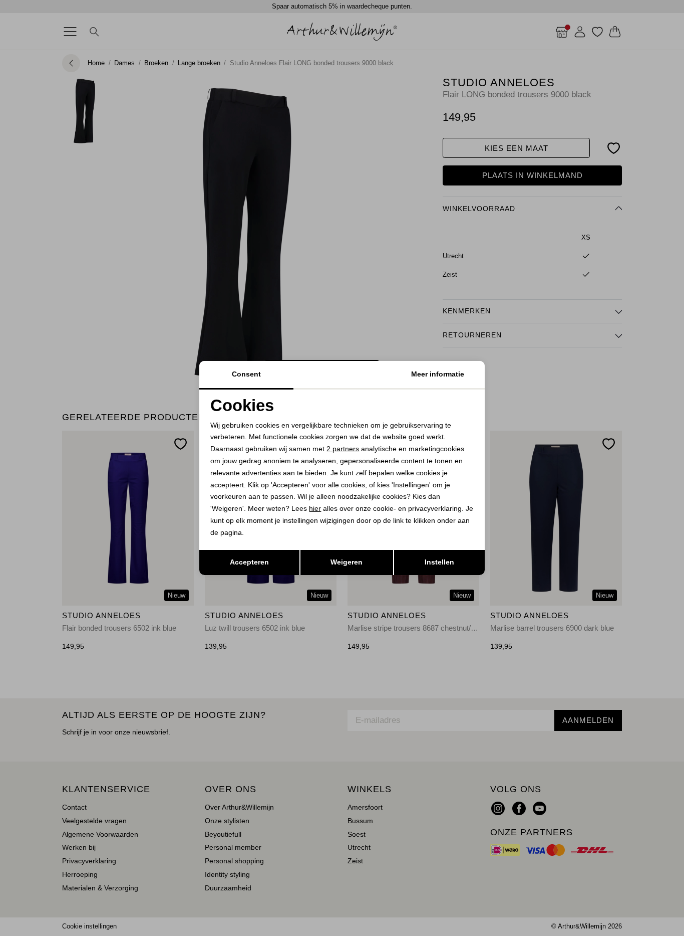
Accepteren (249, 562)
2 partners (342, 449)
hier (315, 508)
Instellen (439, 562)
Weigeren (346, 562)
